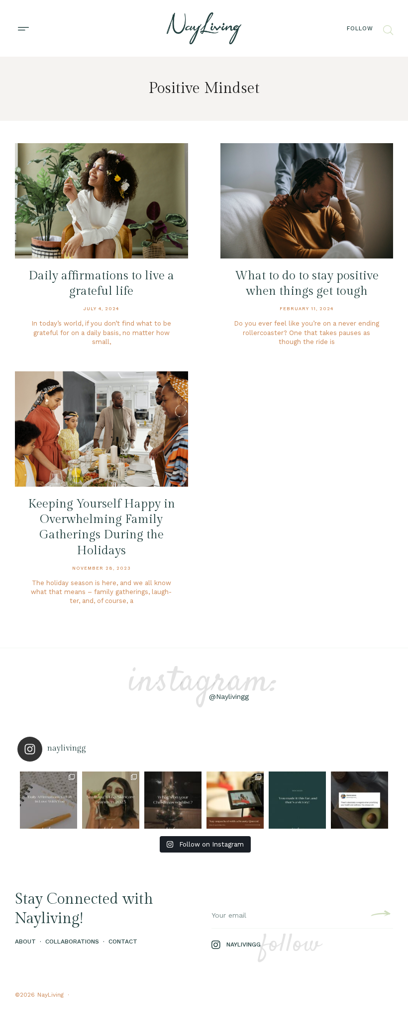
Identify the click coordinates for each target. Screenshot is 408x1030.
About (25, 941)
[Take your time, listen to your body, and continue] (359, 800)
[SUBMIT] (379, 915)
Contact (122, 941)
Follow (360, 28)
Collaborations (72, 941)
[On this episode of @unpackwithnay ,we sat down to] (235, 800)
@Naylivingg (229, 696)
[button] (23, 28)
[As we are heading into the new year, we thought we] (110, 800)
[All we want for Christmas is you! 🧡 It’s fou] (173, 800)
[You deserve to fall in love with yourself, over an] (48, 800)
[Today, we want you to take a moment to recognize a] (297, 800)
